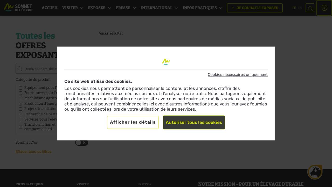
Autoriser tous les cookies (194, 122)
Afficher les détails (133, 122)
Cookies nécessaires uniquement (238, 74)
